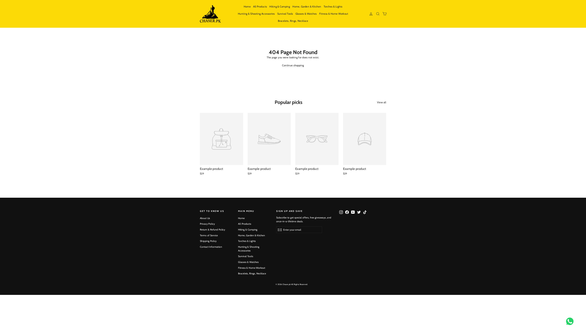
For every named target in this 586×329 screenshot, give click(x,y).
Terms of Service (209, 235)
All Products (260, 6)
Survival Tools (285, 13)
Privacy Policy (207, 223)
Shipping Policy (208, 241)
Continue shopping (293, 65)
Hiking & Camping (279, 6)
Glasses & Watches (306, 13)
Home (247, 6)
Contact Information (211, 246)
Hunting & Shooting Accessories (256, 13)
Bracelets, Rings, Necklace (293, 20)
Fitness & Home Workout (333, 13)
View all (381, 102)
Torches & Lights (333, 6)
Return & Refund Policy (212, 229)
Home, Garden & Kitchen (306, 6)
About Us (205, 218)
